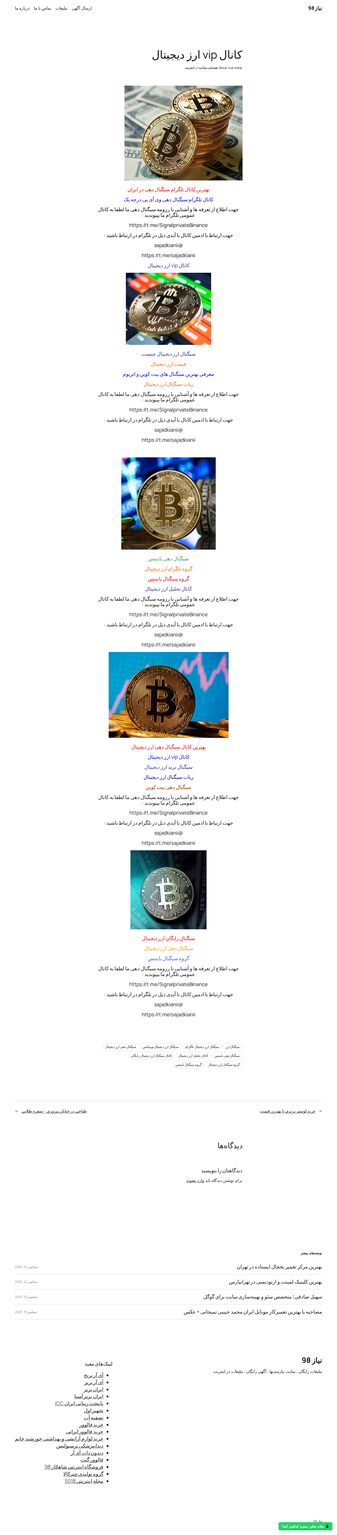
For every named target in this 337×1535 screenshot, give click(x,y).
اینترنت (189, 67)
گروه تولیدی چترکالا (83, 1473)
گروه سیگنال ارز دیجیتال (224, 1064)
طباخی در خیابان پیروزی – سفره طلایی (54, 1111)
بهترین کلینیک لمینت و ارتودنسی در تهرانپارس (275, 1282)
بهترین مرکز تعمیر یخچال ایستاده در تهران (279, 1267)
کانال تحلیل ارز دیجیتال (193, 1055)
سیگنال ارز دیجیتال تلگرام (202, 1046)
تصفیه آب (94, 1417)
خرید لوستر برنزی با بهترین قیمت (288, 1111)
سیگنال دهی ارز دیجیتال (120, 1046)
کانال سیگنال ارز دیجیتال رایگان (151, 1055)
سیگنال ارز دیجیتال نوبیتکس (161, 1046)
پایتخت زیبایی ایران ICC (79, 1403)
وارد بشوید (195, 1180)
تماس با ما (42, 8)
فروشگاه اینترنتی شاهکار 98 (74, 1466)
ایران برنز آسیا (89, 1396)
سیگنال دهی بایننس (227, 1055)
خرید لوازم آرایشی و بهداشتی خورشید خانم (59, 1438)
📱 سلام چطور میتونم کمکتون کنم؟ (305, 1526)
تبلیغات (61, 8)
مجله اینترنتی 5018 (84, 1481)
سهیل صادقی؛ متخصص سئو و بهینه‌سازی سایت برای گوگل (262, 1297)
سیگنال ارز (233, 1046)
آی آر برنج (94, 1375)
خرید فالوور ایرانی (85, 1431)
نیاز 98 (315, 8)
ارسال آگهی (82, 8)
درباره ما (22, 8)
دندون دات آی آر (87, 1452)
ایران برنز (94, 1389)
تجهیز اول (94, 1410)
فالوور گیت (92, 1459)
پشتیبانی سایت (208, 67)
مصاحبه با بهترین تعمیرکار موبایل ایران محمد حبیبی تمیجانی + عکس (253, 1312)
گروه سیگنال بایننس (188, 1064)
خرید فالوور (91, 1424)
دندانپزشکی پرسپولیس (80, 1445)
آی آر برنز (94, 1382)
